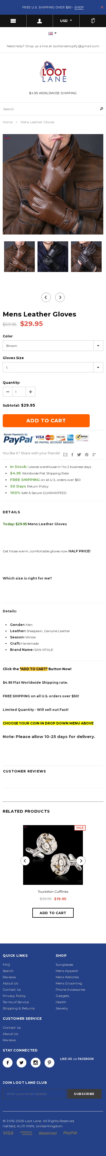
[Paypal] (70, 1133)
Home (8, 122)
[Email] (65, 454)
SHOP (79, 7)
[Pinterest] (86, 454)
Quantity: (11, 383)
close (102, 7)
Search (8, 971)
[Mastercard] (48, 1133)
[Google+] (94, 454)
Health (61, 1002)
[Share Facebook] (72, 454)
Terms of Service (16, 1002)
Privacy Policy (14, 996)
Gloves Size (13, 358)
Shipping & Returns (19, 1008)
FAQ (6, 964)
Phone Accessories (70, 989)
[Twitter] (79, 454)
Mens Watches (67, 977)
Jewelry (62, 1008)
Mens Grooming (69, 983)
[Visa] (8, 1133)
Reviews (9, 977)
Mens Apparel (67, 971)
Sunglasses (64, 964)
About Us (10, 983)
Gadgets (62, 996)
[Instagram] (35, 1063)
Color (8, 336)
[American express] (26, 1133)
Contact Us (12, 989)
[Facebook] (8, 1063)
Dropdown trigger (40, 21)
